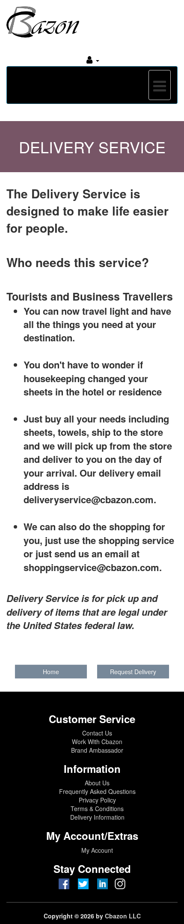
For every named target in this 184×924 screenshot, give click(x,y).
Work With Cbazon (97, 741)
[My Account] (92, 59)
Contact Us (97, 733)
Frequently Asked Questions (97, 791)
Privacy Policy (97, 800)
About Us (97, 782)
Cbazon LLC (123, 916)
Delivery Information (97, 817)
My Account (97, 850)
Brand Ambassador (97, 750)
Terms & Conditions (97, 808)
